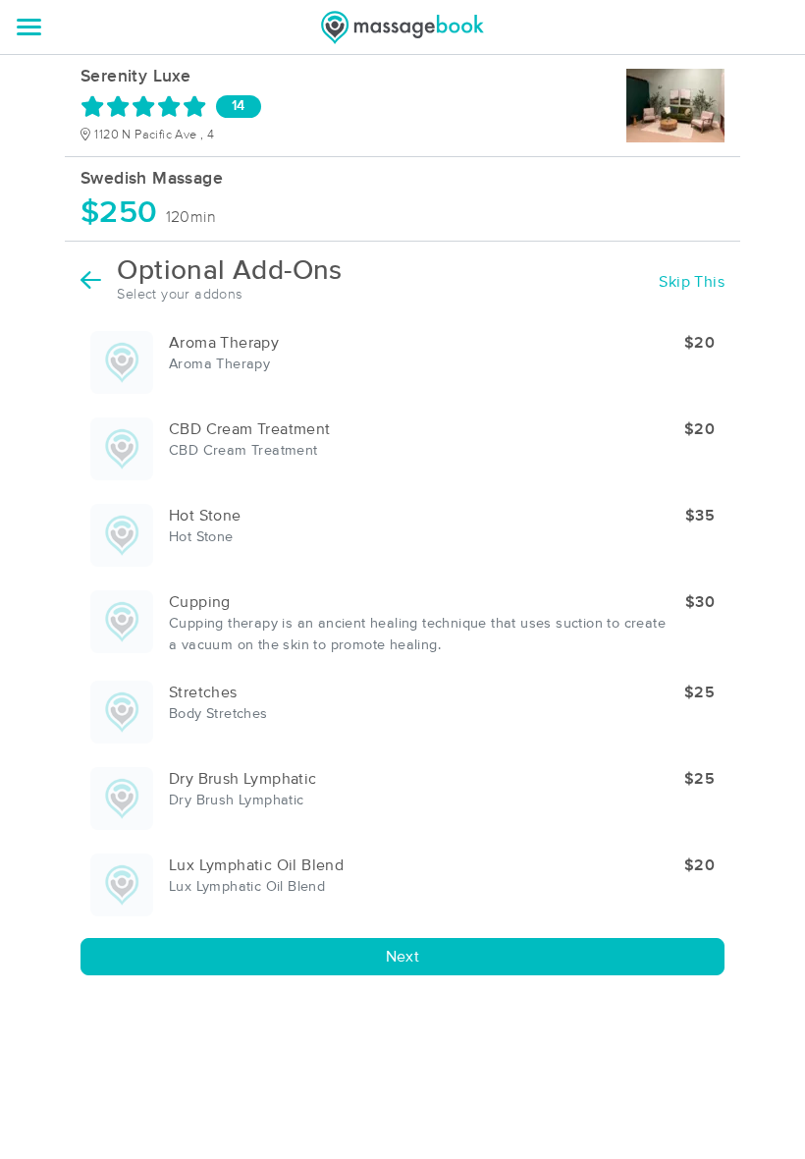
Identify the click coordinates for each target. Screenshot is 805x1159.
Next (403, 957)
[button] (402, 362)
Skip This (691, 282)
